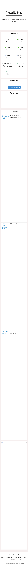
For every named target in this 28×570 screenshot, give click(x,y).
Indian (20, 50)
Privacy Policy (22, 557)
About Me (8, 555)
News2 (19, 560)
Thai (8, 74)
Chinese (8, 50)
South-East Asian (7, 66)
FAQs (15, 557)
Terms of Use (16, 555)
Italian (7, 58)
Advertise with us (10, 560)
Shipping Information (6, 557)
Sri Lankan (20, 66)
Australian (20, 42)
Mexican (20, 58)
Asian (7, 42)
